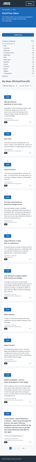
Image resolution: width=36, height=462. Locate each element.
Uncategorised (17, 151)
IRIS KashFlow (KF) (9, 120)
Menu (30, 3)
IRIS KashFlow (6, 9)
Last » (23, 448)
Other (15, 222)
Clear (32, 41)
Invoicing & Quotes (18, 400)
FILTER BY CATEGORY (8, 41)
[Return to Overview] (6, 3)
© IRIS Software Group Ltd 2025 (11, 459)
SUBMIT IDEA (18, 35)
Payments (16, 120)
